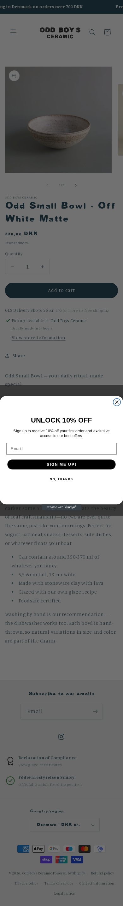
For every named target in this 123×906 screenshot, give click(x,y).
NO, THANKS (61, 479)
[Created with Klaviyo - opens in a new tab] (61, 507)
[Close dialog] (116, 402)
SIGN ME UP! (61, 464)
